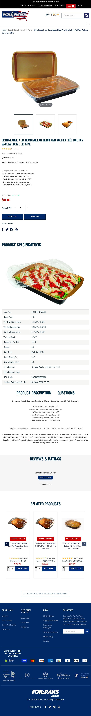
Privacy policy (48, 637)
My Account (60, 6)
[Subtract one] (15, 208)
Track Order (25, 623)
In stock (15, 195)
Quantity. (6, 208)
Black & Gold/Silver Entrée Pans (20, 30)
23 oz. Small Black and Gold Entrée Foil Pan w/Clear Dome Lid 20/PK (73, 546)
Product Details (18, 539)
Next (84, 544)
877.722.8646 (31, 6)
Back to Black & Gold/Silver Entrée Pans (47, 594)
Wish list (35, 217)
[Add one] (27, 208)
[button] (6, 149)
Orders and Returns (9, 625)
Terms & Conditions (50, 632)
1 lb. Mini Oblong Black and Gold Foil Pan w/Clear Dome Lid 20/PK (18, 546)
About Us (5, 616)
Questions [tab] (66, 394)
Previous (7, 544)
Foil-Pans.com (40, 699)
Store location (7, 620)
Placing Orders (48, 616)
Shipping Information (50, 620)
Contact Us (6, 629)
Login (81, 6)
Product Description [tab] (34, 394)
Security (46, 641)
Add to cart (21, 569)
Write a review (7, 223)
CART (72, 6)
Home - (5, 30)
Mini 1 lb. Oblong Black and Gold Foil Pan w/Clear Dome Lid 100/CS (45, 546)
